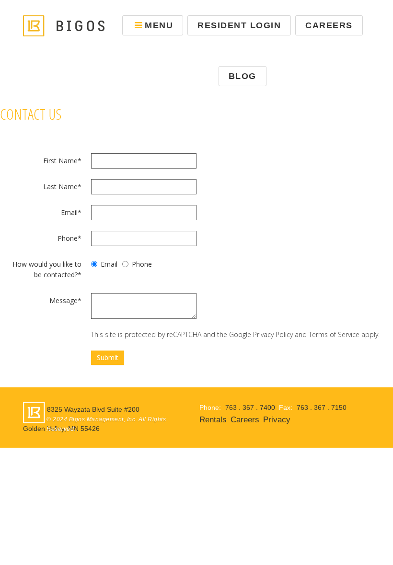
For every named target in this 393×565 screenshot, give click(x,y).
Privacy (276, 419)
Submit (107, 357)
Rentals (213, 419)
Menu (159, 25)
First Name (62, 160)
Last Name (62, 186)
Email (71, 212)
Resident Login (239, 25)
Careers (329, 25)
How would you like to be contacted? (46, 269)
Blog (242, 76)
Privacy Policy (273, 334)
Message (65, 300)
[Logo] (63, 25)
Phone (69, 238)
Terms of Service (334, 334)
